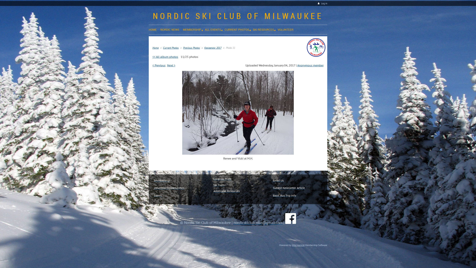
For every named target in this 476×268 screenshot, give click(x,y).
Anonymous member (310, 65)
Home (155, 48)
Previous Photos (191, 48)
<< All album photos (165, 57)
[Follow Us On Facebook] (290, 222)
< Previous (158, 65)
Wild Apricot (298, 245)
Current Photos (171, 48)
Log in (324, 3)
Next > (171, 65)
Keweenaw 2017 (212, 48)
